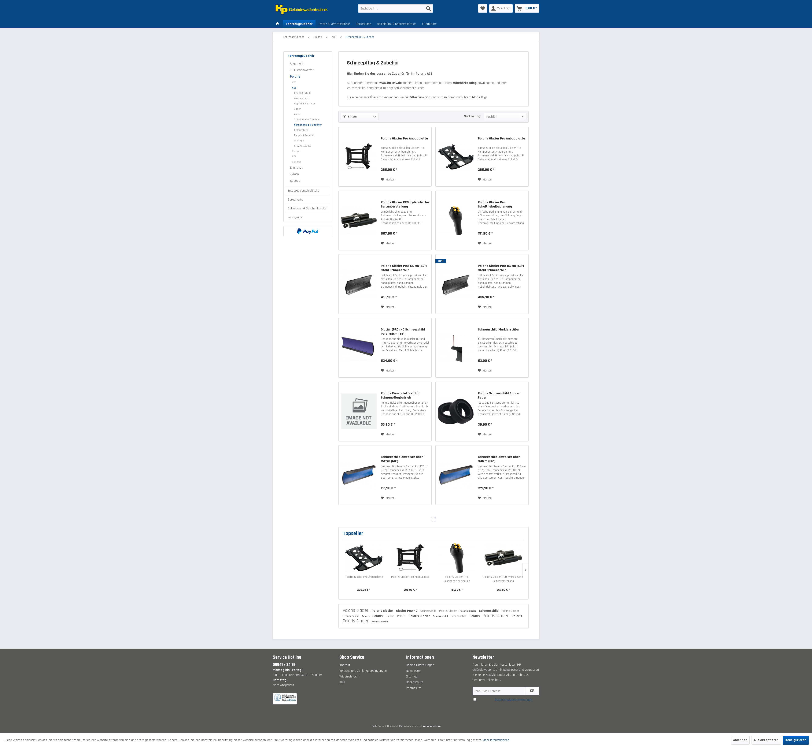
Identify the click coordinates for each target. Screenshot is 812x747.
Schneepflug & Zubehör (308, 124)
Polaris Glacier (356, 610)
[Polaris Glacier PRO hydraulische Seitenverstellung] (359, 220)
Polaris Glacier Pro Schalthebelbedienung (495, 204)
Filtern (352, 117)
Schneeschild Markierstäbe (498, 330)
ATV (294, 82)
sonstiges (299, 140)
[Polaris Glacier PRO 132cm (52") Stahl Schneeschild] (359, 284)
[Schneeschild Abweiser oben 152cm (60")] (359, 475)
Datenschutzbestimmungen (513, 700)
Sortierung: (472, 116)
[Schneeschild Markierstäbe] (456, 347)
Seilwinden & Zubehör (306, 119)
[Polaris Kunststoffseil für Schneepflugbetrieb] (359, 411)
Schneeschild (428, 611)
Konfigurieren (795, 740)
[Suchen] (428, 8)
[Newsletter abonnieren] (532, 691)
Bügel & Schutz (302, 93)
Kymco (294, 174)
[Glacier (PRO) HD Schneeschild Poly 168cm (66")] (359, 347)
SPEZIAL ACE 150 (302, 145)
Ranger (296, 151)
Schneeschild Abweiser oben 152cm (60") (402, 459)
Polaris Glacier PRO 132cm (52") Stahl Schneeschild (404, 268)
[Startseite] (277, 24)
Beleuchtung (301, 130)
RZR (294, 156)
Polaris (295, 76)
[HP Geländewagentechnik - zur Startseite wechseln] (307, 9)
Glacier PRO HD (407, 611)
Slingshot (296, 167)
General (296, 161)
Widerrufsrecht (349, 676)
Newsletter (413, 671)
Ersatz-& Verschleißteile (303, 190)
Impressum (413, 688)
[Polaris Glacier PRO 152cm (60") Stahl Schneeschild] (456, 284)
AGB (342, 682)
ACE (294, 87)
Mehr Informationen (496, 740)
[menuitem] (395, 8)
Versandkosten (432, 726)
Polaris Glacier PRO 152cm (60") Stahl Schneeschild (501, 268)
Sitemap (412, 676)
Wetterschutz (301, 98)
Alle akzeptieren (766, 740)
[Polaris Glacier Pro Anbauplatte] (359, 156)
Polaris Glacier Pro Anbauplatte (404, 139)
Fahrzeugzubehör (301, 56)
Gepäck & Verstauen (305, 103)
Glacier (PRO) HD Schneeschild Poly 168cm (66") (403, 332)
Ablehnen (740, 740)
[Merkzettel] (482, 8)
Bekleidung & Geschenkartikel (307, 208)
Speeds (295, 181)
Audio (297, 114)
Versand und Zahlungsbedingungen (363, 671)
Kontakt (344, 665)
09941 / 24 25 (284, 664)
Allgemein (296, 63)
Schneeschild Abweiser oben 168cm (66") (499, 459)
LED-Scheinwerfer (302, 70)
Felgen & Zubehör (304, 135)
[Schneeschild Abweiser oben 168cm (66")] (456, 475)
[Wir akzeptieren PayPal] (308, 231)
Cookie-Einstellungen (420, 665)
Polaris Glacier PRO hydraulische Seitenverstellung (405, 204)
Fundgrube (295, 217)
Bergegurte (295, 199)
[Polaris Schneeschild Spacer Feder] (456, 411)
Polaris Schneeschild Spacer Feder (499, 395)
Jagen (297, 109)
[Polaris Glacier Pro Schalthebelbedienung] (456, 220)
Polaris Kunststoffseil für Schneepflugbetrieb (400, 395)
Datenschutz (414, 682)
